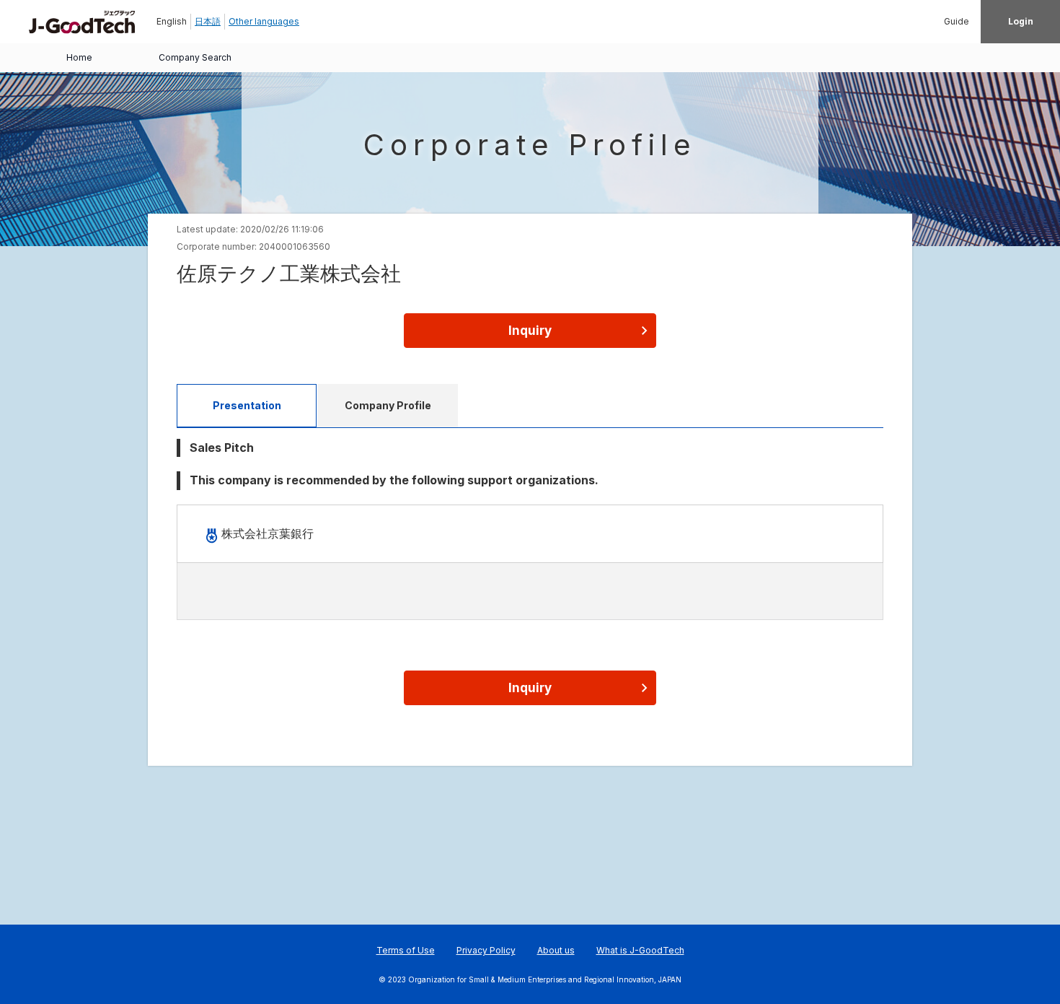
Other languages (264, 21)
